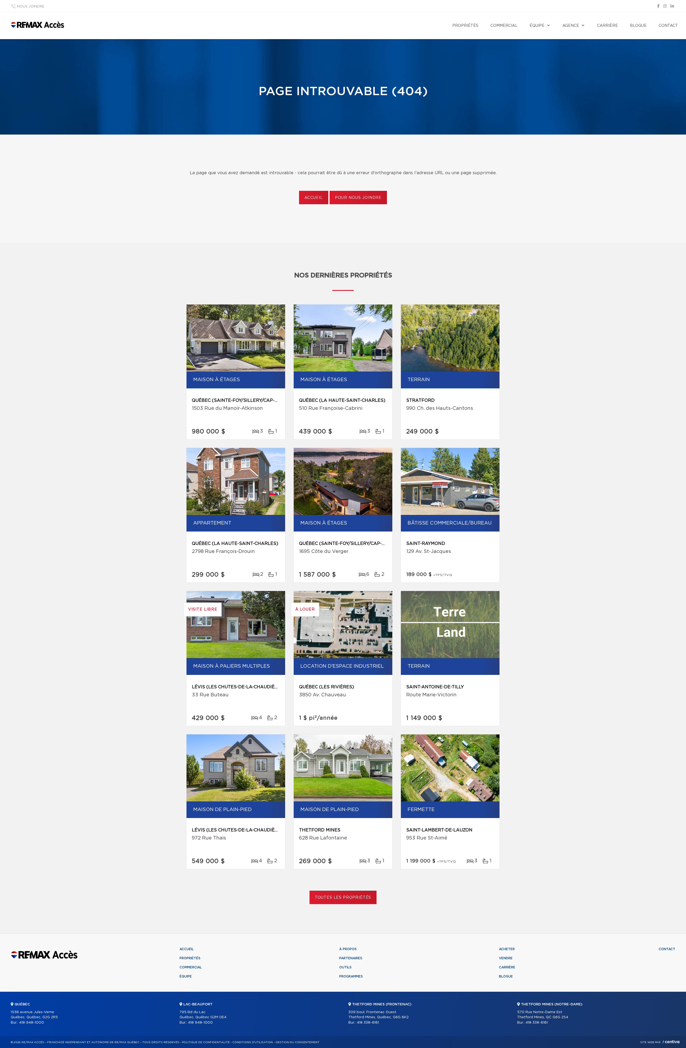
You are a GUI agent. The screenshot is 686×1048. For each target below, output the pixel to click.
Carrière (607, 26)
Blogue (638, 26)
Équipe (537, 26)
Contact (668, 26)
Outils (345, 967)
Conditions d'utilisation (252, 1042)
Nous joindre (30, 6)
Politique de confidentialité (206, 1042)
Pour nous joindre (358, 198)
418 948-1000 (31, 1022)
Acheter (507, 949)
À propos (348, 949)
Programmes (351, 976)
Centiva (671, 1041)
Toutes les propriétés (343, 898)
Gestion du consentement (297, 1042)
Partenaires (350, 958)
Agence (570, 26)
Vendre (506, 958)
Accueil (313, 198)
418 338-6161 (368, 1022)
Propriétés (465, 26)
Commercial (503, 26)
